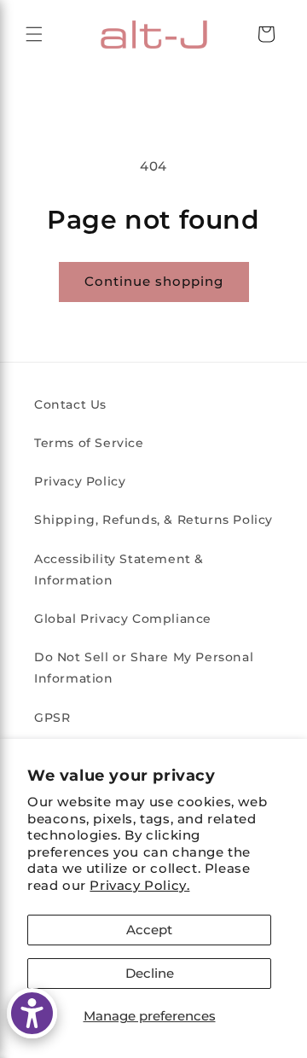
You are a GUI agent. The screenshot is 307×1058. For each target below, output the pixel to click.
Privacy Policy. (139, 885)
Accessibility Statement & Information (119, 569)
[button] (34, 34)
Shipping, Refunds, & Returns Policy (153, 519)
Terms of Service (89, 443)
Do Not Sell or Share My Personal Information (143, 667)
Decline (149, 973)
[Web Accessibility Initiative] (32, 1013)
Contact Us (70, 404)
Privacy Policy (79, 481)
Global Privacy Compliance (122, 618)
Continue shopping (153, 281)
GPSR (52, 717)
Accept (149, 929)
